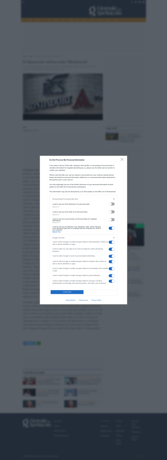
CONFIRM (67, 292)
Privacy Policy (96, 300)
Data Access (83, 300)
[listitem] (83, 199)
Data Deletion (71, 300)
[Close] (123, 160)
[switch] (112, 204)
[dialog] (83, 230)
